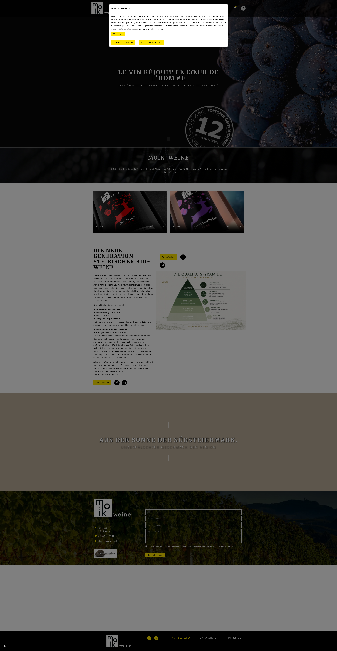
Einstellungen (118, 34)
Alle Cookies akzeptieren (151, 42)
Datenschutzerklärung (128, 29)
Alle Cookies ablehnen (123, 42)
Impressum (157, 29)
